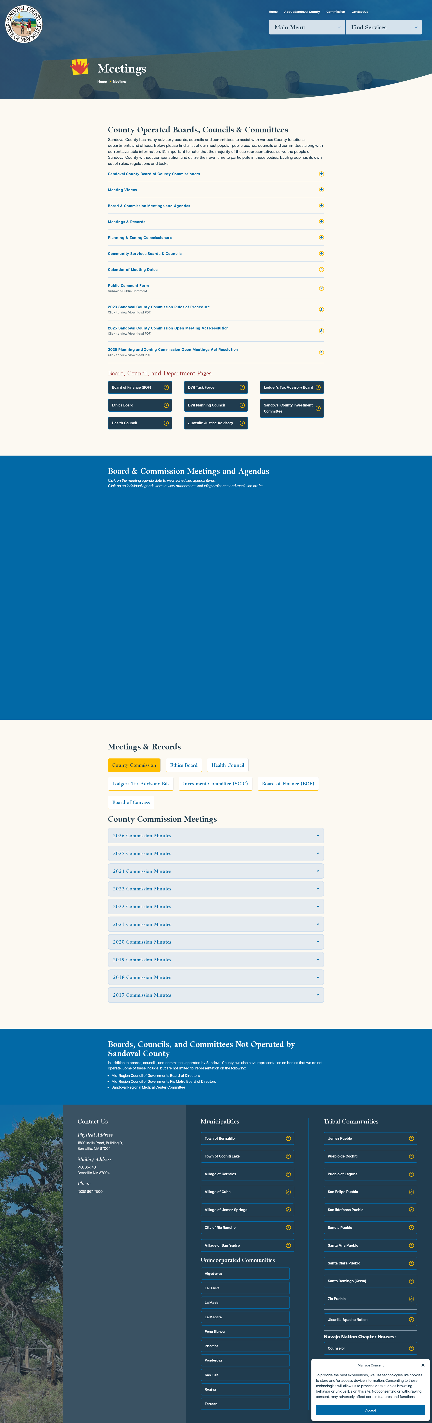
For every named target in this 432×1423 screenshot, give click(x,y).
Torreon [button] (211, 1403)
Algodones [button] (213, 1273)
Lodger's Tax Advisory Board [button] (288, 387)
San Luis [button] (211, 1374)
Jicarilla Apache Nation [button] (348, 1319)
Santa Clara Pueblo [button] (344, 1263)
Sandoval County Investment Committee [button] (288, 408)
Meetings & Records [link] (126, 221)
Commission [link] (335, 11)
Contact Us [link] (360, 11)
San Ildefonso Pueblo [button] (345, 1209)
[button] (423, 1365)
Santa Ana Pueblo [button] (343, 1245)
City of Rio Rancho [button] (220, 1227)
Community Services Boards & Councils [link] (145, 253)
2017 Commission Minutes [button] (142, 995)
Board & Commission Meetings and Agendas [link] (149, 205)
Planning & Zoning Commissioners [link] (140, 237)
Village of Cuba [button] (218, 1191)
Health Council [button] (124, 422)
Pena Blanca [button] (215, 1331)
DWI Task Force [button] (201, 387)
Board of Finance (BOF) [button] (131, 387)
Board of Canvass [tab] (131, 802)
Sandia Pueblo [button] (340, 1227)
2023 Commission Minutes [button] (142, 889)
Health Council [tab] (228, 765)
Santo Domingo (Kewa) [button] (347, 1280)
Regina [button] (210, 1389)
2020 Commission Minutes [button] (142, 942)
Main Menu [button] (290, 27)
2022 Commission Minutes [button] (142, 906)
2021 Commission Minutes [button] (142, 924)
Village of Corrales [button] (220, 1173)
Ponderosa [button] (213, 1360)
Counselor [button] (336, 1348)
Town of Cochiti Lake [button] (222, 1156)
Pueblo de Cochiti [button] (343, 1156)
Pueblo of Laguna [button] (343, 1173)
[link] (24, 24)
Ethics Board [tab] (184, 765)
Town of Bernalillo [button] (220, 1138)
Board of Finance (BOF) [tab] (288, 783)
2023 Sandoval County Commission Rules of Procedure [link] (159, 306)
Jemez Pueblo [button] (340, 1138)
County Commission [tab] (134, 765)
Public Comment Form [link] (128, 285)
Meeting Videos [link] (122, 189)
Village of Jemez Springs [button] (226, 1209)
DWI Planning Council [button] (206, 405)
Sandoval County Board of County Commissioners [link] (154, 173)
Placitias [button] (211, 1346)
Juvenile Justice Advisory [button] (210, 422)
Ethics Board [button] (122, 405)
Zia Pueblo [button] (337, 1298)
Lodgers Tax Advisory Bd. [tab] (140, 783)
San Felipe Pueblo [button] (343, 1191)
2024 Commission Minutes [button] (142, 871)
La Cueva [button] (212, 1288)
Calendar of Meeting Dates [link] (133, 269)
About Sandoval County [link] (302, 11)
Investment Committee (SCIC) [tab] (215, 783)
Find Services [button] (369, 27)
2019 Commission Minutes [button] (142, 959)
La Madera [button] (213, 1316)
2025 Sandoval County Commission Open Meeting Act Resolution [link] (168, 328)
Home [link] (273, 11)
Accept (370, 1410)
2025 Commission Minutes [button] (142, 853)
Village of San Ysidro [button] (222, 1245)
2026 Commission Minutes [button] (142, 835)
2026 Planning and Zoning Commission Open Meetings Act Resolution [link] (173, 349)
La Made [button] (211, 1302)
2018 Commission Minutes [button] (142, 977)
